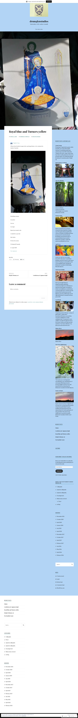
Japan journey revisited (61, 162)
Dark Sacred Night (59, 269)
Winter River (58, 328)
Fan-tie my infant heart (60, 344)
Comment (43, 298)
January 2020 (60, 525)
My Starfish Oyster (60, 440)
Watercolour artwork (62, 498)
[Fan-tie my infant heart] (64, 378)
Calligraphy (59, 486)
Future (57, 428)
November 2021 (60, 516)
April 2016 (59, 552)
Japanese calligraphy (61, 489)
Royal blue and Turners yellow (62, 434)
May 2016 (59, 549)
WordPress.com (60, 588)
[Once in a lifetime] (64, 206)
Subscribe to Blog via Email (63, 456)
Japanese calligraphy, (61, 492)
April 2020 (59, 522)
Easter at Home (59, 390)
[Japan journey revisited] (64, 177)
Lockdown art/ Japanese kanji (62, 431)
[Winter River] (64, 340)
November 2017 (60, 534)
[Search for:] (64, 564)
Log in (58, 579)
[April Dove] (64, 255)
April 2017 (59, 540)
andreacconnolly (24, 136)
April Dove (58, 244)
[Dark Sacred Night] (64, 281)
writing (58, 504)
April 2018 (59, 531)
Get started (49, 1)
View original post (13, 251)
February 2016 (60, 555)
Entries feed (59, 582)
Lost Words (58, 299)
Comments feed (60, 585)
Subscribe (59, 471)
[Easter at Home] (64, 402)
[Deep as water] (64, 227)
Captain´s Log (16, 143)
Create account (60, 576)
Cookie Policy (24, 715)
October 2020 (60, 519)
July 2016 (59, 546)
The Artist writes (39, 29)
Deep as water (58, 215)
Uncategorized (36, 136)
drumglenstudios (39, 21)
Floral (59, 501)
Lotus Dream (58, 145)
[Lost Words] (64, 311)
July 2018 (59, 528)
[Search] (72, 564)
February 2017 (60, 543)
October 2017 (60, 537)
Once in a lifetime (59, 180)
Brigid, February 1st (60, 437)
